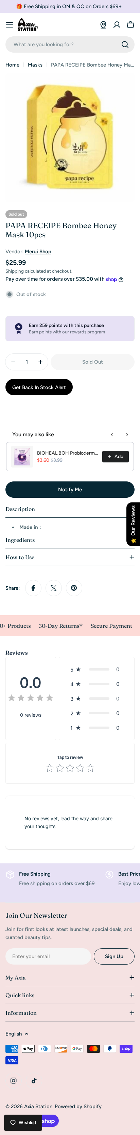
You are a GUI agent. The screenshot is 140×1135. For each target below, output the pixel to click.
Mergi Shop (38, 252)
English (13, 1034)
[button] (97, 669)
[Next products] (127, 434)
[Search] (125, 44)
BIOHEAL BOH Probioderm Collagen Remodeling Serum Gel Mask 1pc (67, 453)
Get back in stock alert (39, 387)
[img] (30, 699)
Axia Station (38, 1106)
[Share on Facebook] (33, 588)
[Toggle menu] (9, 25)
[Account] (117, 25)
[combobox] (70, 44)
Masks (35, 65)
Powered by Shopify (78, 1106)
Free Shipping (35, 874)
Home (12, 65)
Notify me (70, 490)
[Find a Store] (103, 25)
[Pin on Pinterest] (74, 588)
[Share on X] (54, 588)
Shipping (14, 271)
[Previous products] (112, 434)
